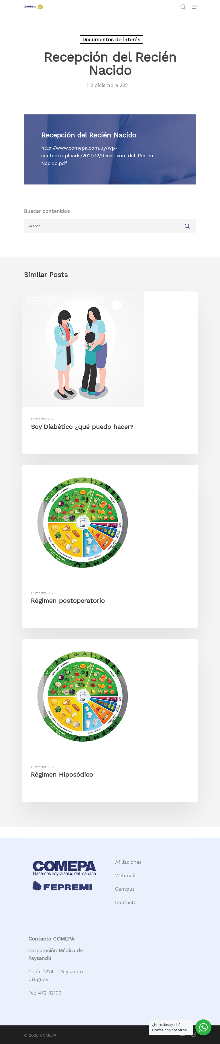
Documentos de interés (111, 39)
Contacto (126, 902)
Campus (125, 889)
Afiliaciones (128, 862)
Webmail (125, 875)
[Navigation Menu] (195, 7)
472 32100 (49, 993)
